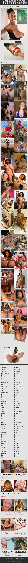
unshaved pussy (19, 426)
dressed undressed (6, 441)
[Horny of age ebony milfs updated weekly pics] (7, 74)
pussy (16, 401)
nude (16, 441)
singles (17, 413)
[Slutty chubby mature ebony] (20, 260)
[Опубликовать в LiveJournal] (13, 3)
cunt (3, 439)
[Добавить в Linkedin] (11, 3)
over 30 (4, 401)
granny (3, 455)
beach (3, 413)
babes (3, 409)
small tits (17, 417)
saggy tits (17, 405)
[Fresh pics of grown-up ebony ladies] (7, 205)
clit (2, 430)
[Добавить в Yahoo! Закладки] (26, 3)
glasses (4, 453)
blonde (3, 418)
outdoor (17, 445)
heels (16, 367)
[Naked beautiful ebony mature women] (7, 293)
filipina (3, 447)
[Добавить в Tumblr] (22, 3)
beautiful (4, 371)
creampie (4, 436)
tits (16, 424)
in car (3, 428)
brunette (4, 424)
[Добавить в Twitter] (24, 3)
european (4, 386)
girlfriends (4, 451)
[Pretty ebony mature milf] (20, 316)
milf (16, 388)
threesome (18, 422)
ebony (3, 384)
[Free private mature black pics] (7, 220)
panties (17, 396)
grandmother (5, 392)
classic (3, 378)
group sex (4, 457)
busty (3, 375)
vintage (17, 455)
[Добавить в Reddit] (17, 3)
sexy (16, 449)
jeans (16, 373)
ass (3, 407)
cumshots (4, 437)
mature (17, 439)
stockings (17, 420)
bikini (3, 417)
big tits (3, 415)
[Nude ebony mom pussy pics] (7, 111)
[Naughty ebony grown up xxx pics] (14, 24)
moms (16, 390)
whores (17, 434)
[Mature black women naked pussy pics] (7, 310)
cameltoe (4, 426)
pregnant (17, 399)
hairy (3, 394)
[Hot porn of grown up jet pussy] (20, 127)
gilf (2, 390)
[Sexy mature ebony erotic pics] (7, 169)
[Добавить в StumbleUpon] (20, 3)
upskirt (17, 428)
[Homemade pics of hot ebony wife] (20, 163)
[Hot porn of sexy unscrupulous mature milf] (20, 181)
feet (3, 445)
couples (4, 434)
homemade (4, 396)
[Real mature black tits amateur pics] (20, 297)
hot (3, 397)
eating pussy (5, 382)
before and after (6, 373)
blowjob (4, 420)
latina (16, 378)
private (17, 447)
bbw (3, 411)
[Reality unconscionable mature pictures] (7, 148)
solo (16, 418)
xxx (16, 437)
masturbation (18, 386)
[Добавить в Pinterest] (15, 3)
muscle (17, 392)
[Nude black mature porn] (20, 72)
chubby (4, 377)
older (16, 443)
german (4, 388)
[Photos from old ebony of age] (20, 242)
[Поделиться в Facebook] (5, 3)
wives (16, 436)
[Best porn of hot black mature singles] (20, 221)
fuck (3, 449)
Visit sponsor (18, 42)
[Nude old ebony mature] (7, 239)
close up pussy (5, 380)
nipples (17, 394)
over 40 (4, 403)
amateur (4, 367)
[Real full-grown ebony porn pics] (7, 129)
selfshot (17, 407)
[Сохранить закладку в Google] (7, 3)
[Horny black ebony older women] (20, 200)
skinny (17, 451)
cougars (4, 432)
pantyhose (18, 397)
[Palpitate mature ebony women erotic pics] (7, 93)
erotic (3, 443)
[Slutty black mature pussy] (7, 277)
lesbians (17, 382)
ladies (16, 375)
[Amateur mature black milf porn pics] (20, 334)
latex (16, 377)
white (16, 457)
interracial (17, 371)
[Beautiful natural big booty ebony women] (20, 144)
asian (3, 369)
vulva (16, 432)
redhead (17, 403)
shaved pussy (18, 411)
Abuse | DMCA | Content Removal (10, 558)
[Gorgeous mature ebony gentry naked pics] (20, 91)
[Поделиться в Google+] (9, 3)
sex (16, 409)
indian (3, 399)
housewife (18, 369)
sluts (16, 415)
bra (3, 422)
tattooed (17, 453)
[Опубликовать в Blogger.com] (3, 3)
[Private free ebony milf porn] (7, 189)
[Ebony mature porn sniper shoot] (7, 326)
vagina (17, 430)
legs (16, 380)
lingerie (17, 384)
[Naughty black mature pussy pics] (7, 258)
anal (3, 405)
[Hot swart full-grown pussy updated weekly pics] (20, 278)
